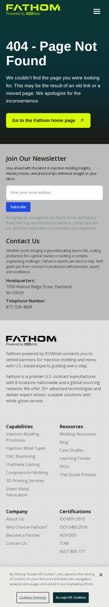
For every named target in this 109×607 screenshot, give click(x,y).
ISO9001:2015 (72, 519)
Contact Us (16, 543)
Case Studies (72, 450)
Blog (64, 442)
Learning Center (75, 458)
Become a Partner (23, 535)
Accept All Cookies (71, 597)
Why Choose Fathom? (26, 527)
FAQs (64, 466)
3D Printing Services (25, 480)
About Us (15, 519)
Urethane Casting (23, 464)
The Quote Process (78, 474)
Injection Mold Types (26, 448)
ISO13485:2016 (73, 527)
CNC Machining (20, 456)
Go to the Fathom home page (43, 120)
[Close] (100, 574)
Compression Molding (27, 472)
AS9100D (68, 535)
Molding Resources (78, 434)
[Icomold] (54, 341)
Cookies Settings (32, 597)
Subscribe (18, 206)
